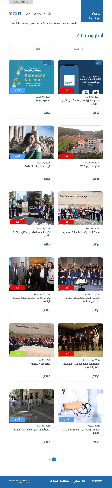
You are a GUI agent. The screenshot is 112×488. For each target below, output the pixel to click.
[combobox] (26, 49)
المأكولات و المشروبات (60, 480)
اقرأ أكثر (96, 113)
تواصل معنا (15, 23)
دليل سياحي (34, 23)
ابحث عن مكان (46, 23)
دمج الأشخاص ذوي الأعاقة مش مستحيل (31, 429)
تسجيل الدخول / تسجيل (36, 13)
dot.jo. (25, 480)
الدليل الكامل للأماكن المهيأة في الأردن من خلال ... (81, 102)
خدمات (57, 23)
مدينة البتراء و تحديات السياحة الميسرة (81, 232)
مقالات (25, 23)
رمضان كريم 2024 (41, 100)
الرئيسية (74, 23)
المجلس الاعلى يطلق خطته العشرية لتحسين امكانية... (82, 299)
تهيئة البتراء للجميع (40, 364)
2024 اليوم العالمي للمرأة (37, 166)
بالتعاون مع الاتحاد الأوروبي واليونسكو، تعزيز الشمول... (81, 365)
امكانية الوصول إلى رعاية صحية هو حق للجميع (81, 431)
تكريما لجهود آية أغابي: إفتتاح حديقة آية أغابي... (31, 234)
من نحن (66, 23)
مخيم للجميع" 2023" (90, 166)
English (16, 20)
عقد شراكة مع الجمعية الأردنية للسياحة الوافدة (31, 299)
